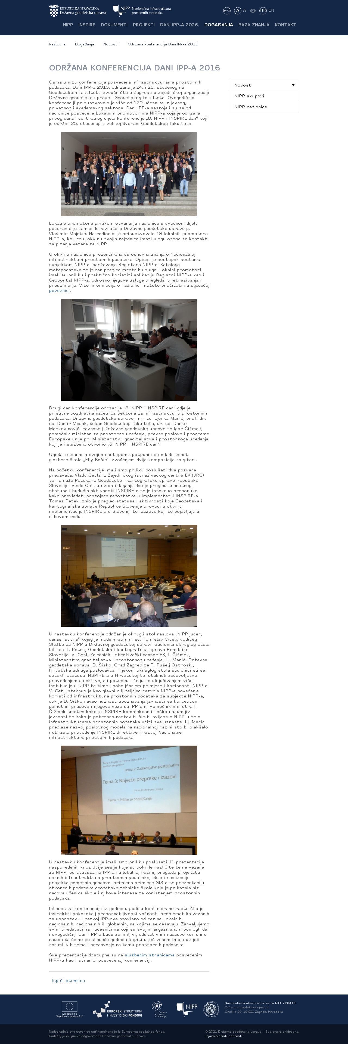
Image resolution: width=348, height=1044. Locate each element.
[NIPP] (187, 1009)
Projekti (144, 25)
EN (271, 10)
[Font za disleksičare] (226, 10)
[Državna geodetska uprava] (81, 10)
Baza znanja (253, 25)
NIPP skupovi (249, 96)
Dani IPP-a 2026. (179, 25)
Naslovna (57, 44)
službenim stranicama (150, 955)
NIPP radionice (250, 107)
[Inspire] (211, 1009)
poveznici (59, 291)
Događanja (218, 25)
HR (263, 10)
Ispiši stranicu (68, 981)
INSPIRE (87, 25)
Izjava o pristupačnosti (224, 1036)
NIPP (68, 25)
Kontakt (285, 25)
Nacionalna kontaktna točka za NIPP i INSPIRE (261, 1003)
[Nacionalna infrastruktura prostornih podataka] (142, 10)
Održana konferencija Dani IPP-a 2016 (163, 44)
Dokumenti (114, 25)
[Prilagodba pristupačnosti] (252, 10)
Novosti (111, 44)
